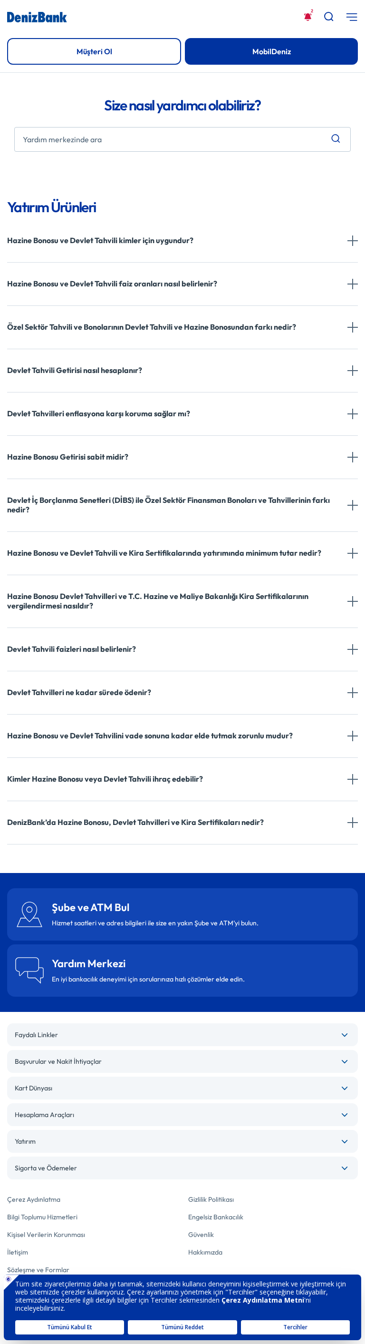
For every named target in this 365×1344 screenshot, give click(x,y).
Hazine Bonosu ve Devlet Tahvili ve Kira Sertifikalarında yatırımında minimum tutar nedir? (164, 553)
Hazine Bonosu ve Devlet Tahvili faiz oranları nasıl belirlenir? (112, 283)
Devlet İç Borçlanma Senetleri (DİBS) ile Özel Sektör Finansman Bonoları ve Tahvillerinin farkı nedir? (168, 504)
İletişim (17, 1252)
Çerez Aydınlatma (33, 1199)
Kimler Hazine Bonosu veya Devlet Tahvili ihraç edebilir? (105, 779)
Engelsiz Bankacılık (215, 1217)
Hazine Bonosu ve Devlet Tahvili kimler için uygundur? (100, 240)
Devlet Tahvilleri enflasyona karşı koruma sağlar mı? (98, 413)
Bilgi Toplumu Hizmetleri (42, 1217)
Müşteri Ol (94, 51)
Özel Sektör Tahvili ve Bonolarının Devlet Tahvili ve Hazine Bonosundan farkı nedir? (151, 327)
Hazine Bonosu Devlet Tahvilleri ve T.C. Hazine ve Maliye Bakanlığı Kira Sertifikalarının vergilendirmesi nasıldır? (157, 600)
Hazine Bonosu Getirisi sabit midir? (67, 456)
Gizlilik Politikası (211, 1199)
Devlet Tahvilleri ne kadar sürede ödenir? (79, 692)
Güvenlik (201, 1234)
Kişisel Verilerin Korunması (46, 1234)
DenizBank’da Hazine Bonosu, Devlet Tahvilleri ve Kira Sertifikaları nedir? (135, 822)
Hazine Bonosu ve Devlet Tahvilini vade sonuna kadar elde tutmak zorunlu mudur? (150, 735)
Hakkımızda (205, 1252)
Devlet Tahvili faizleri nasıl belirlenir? (71, 649)
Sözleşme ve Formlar (38, 1270)
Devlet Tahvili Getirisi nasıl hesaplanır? (74, 370)
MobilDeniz (271, 51)
